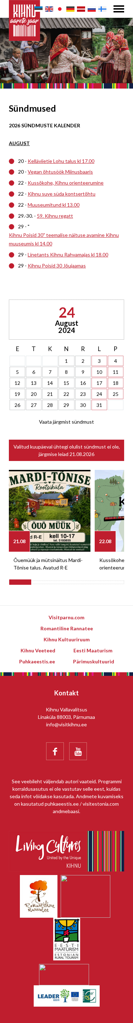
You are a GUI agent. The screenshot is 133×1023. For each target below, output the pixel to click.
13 (34, 383)
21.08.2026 (82, 454)
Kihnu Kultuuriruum (67, 639)
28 (50, 405)
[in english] (49, 9)
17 (99, 383)
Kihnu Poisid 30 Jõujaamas (57, 266)
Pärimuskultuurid (93, 661)
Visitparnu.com (66, 617)
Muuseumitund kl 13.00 (53, 205)
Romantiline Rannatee (66, 628)
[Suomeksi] (102, 9)
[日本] (60, 9)
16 (83, 383)
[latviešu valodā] (81, 9)
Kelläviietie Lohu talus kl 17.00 (61, 161)
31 (99, 405)
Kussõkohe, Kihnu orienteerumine (66, 183)
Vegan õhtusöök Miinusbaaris (60, 172)
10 (99, 372)
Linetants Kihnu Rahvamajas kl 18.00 (68, 254)
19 (17, 394)
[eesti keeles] (38, 9)
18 (115, 383)
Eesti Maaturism (92, 650)
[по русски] (92, 9)
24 (99, 394)
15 (66, 383)
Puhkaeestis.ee (37, 661)
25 (115, 394)
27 (34, 405)
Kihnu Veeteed (38, 650)
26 (17, 405)
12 (17, 383)
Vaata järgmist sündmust (66, 422)
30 (83, 405)
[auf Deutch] (70, 9)
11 (115, 372)
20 (34, 394)
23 (83, 394)
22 (66, 394)
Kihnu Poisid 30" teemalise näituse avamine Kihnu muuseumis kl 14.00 (64, 239)
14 (50, 383)
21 (50, 394)
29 (66, 405)
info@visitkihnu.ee (66, 724)
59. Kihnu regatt (55, 216)
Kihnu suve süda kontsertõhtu (61, 194)
